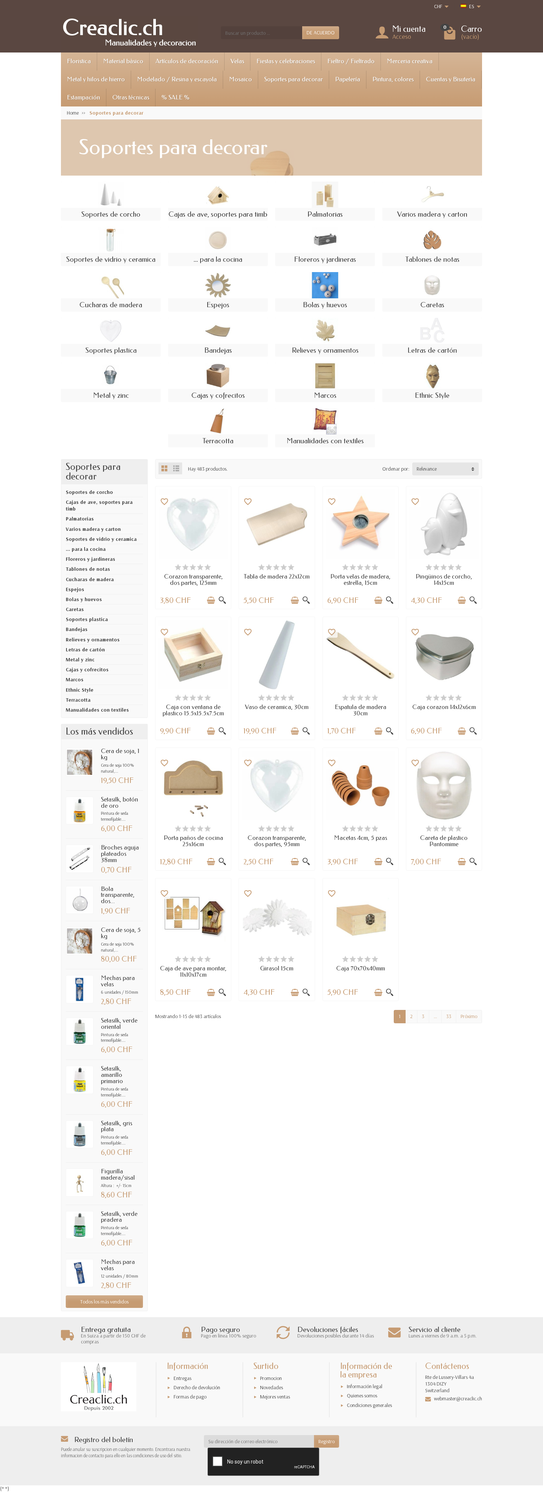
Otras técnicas (130, 97)
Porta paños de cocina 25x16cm (193, 841)
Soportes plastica (87, 619)
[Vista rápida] (222, 600)
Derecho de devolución (197, 1387)
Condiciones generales (369, 1405)
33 (448, 1016)
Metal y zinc (80, 659)
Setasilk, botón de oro (119, 802)
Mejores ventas (275, 1396)
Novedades (271, 1387)
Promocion (271, 1378)
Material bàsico (123, 61)
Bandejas (77, 629)
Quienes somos (362, 1395)
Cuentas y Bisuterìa (450, 79)
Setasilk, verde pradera (119, 1217)
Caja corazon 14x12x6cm (444, 707)
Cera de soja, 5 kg (121, 933)
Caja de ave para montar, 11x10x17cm (193, 971)
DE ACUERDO (321, 32)
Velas (237, 61)
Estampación (83, 97)
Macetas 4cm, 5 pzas (360, 837)
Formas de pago (190, 1396)
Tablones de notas (88, 569)
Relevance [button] (427, 468)
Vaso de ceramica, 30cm (276, 707)
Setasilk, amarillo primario (112, 1075)
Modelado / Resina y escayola (177, 79)
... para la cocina (86, 549)
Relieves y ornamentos (93, 639)
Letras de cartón (85, 649)
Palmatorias (80, 518)
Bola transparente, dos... (117, 895)
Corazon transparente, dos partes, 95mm (276, 841)
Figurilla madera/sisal (118, 1174)
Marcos (74, 679)
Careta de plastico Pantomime (444, 841)
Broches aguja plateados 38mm (120, 854)
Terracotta (78, 699)
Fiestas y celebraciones (285, 61)
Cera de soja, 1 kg (120, 754)
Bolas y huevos (84, 599)
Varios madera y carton (93, 529)
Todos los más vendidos (104, 1301)
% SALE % (175, 97)
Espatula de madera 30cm (360, 710)
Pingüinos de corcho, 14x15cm (444, 579)
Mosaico (240, 79)
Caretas (75, 609)
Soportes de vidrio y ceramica (101, 539)
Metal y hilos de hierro (96, 79)
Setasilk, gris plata (116, 1126)
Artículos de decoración (187, 61)
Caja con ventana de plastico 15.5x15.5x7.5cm (193, 710)
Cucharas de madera (90, 579)
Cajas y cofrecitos (87, 669)
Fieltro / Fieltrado (351, 61)
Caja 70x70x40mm (360, 968)
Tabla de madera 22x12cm (277, 576)
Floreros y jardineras (90, 559)
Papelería (347, 79)
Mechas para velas (118, 981)
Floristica (79, 61)
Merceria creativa (410, 61)
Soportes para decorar (293, 79)
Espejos (75, 589)
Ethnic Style (79, 689)
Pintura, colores (393, 79)
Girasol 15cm (276, 968)
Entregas (182, 1378)
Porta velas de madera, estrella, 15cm (360, 579)
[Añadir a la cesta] (210, 600)
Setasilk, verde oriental (119, 1023)
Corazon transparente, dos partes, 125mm (193, 579)
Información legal (364, 1386)
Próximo (469, 1016)
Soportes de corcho (89, 492)
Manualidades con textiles (97, 709)
